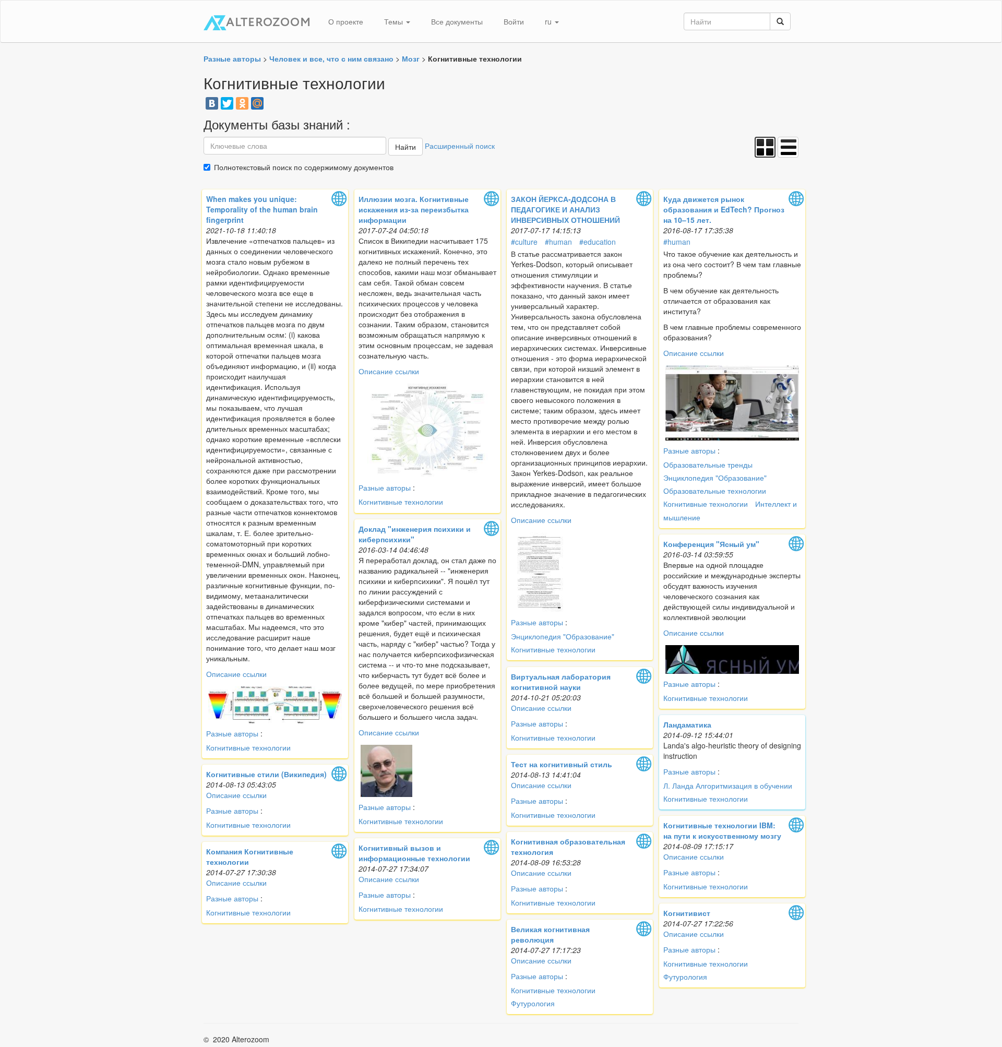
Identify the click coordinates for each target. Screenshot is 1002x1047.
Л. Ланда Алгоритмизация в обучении (727, 785)
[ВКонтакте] (212, 103)
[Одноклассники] (242, 103)
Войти (514, 21)
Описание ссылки (236, 674)
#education (597, 241)
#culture (524, 241)
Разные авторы (232, 733)
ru (549, 21)
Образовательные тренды (708, 464)
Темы (394, 21)
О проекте (345, 21)
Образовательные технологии (714, 490)
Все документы (457, 21)
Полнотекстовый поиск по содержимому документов (303, 167)
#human (558, 241)
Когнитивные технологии (248, 747)
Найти (405, 146)
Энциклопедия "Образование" (562, 636)
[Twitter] (227, 103)
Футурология (685, 976)
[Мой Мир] (257, 103)
